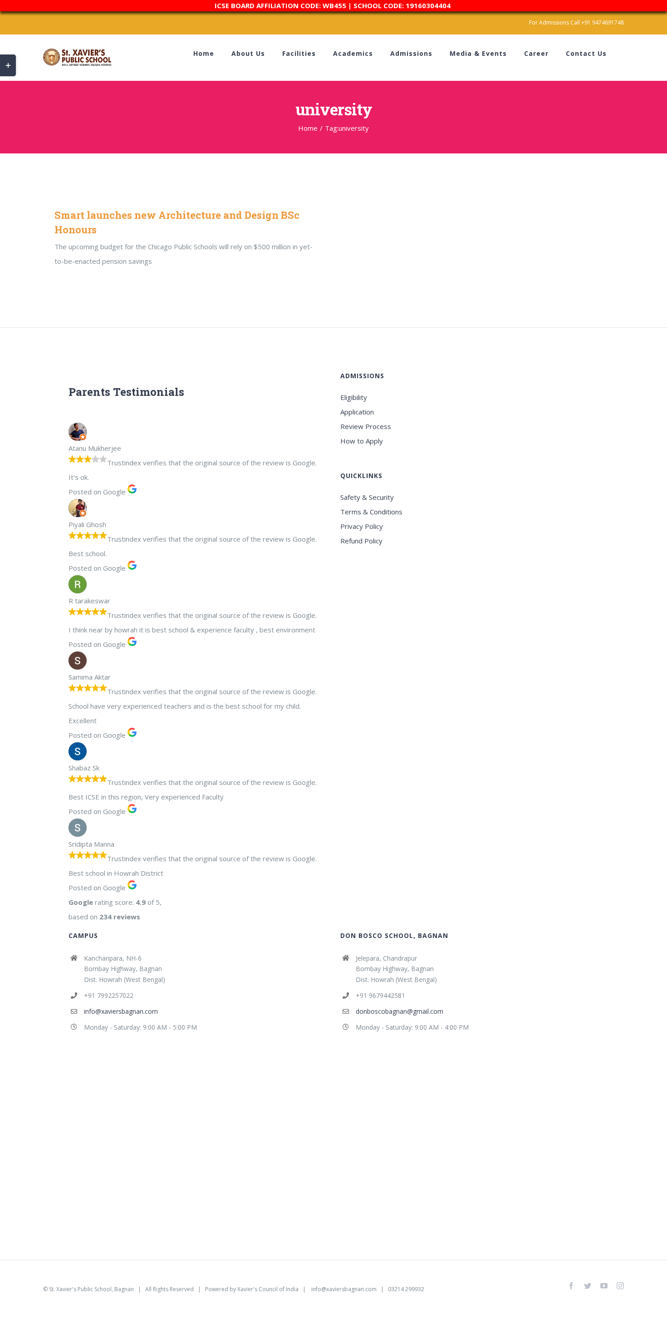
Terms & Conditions (371, 511)
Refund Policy (361, 540)
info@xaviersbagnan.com (121, 1011)
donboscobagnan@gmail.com (399, 1011)
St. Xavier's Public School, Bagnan (91, 1289)
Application (357, 411)
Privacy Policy (361, 526)
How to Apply (361, 440)
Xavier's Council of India (268, 1289)
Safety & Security (367, 497)
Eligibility (353, 397)
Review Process (365, 426)
